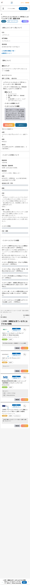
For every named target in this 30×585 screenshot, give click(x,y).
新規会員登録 (9, 125)
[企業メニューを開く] (5, 329)
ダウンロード (23, 8)
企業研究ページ (6, 53)
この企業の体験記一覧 (8, 51)
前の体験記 (4, 317)
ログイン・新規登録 (25, 2)
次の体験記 (26, 315)
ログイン (21, 125)
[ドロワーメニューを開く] (2, 2)
